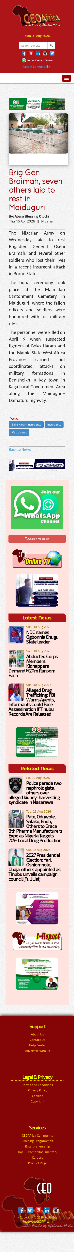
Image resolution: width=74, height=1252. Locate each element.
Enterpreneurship (37, 1146)
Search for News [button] (38, 538)
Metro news (19, 432)
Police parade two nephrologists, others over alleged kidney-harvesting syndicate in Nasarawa (35, 792)
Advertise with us (37, 1051)
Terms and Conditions (37, 1085)
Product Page (37, 1163)
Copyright (37, 1101)
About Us (37, 1034)
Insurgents (54, 424)
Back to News (20, 449)
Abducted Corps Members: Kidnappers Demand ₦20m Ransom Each (33, 665)
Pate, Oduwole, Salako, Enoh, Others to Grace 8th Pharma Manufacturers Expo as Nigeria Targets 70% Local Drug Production (35, 828)
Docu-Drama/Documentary (37, 1152)
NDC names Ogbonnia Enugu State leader (42, 636)
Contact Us (37, 1039)
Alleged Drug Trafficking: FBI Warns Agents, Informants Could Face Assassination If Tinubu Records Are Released (31, 702)
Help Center (37, 1045)
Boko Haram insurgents (26, 424)
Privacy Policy (37, 1090)
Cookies (37, 1096)
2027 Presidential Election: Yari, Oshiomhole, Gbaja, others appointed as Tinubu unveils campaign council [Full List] (34, 867)
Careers (37, 1157)
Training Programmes (37, 1141)
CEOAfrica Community (37, 1135)
